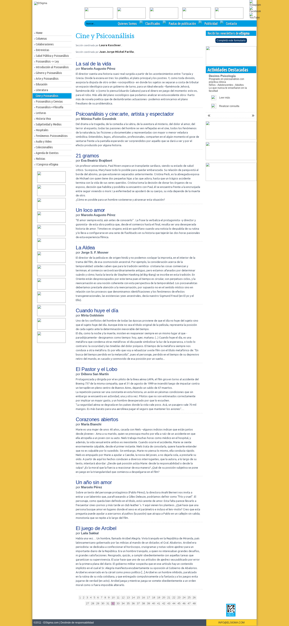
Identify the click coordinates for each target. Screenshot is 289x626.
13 (128, 597)
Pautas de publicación (182, 23)
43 (168, 603)
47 (189, 603)
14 (133, 597)
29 (97, 603)
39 (148, 603)
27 (87, 603)
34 (123, 603)
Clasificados (152, 23)
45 (179, 603)
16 (143, 597)
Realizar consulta (229, 106)
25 (189, 597)
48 (194, 603)
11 (118, 597)
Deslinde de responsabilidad (77, 622)
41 (158, 603)
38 (143, 603)
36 (133, 603)
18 (153, 597)
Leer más (224, 97)
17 (148, 597)
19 (158, 597)
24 (184, 597)
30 (102, 603)
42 (163, 603)
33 (118, 603)
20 (163, 597)
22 (173, 597)
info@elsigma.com (231, 622)
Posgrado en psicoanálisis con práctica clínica (228, 85)
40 (153, 603)
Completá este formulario (231, 40)
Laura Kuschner (110, 45)
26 (194, 597)
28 (92, 603)
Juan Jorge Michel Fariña (116, 51)
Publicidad (210, 23)
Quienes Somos (127, 23)
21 (168, 597)
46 (184, 603)
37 (138, 603)
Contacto (231, 23)
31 (107, 603)
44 (173, 603)
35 (128, 603)
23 (179, 597)
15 (138, 597)
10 (113, 597)
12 (123, 597)
